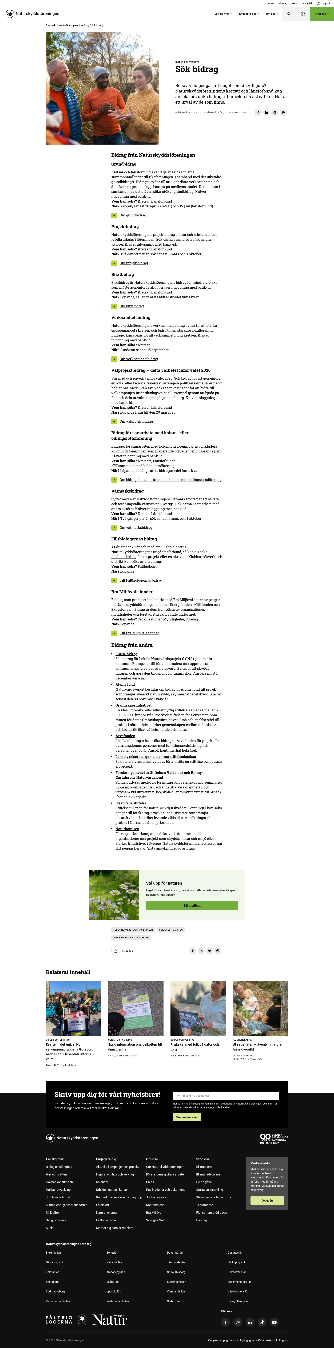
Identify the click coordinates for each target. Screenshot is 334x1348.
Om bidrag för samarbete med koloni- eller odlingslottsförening (171, 479)
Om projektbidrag (134, 263)
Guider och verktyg (171, 930)
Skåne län (112, 1281)
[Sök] (289, 14)
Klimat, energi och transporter (66, 1205)
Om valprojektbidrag (136, 421)
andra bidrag (150, 561)
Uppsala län (113, 1291)
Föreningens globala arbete (165, 1174)
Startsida (51, 25)
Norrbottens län (237, 1272)
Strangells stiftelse (131, 803)
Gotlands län (235, 1252)
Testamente (204, 1205)
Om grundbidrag (133, 215)
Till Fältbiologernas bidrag (141, 580)
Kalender (102, 1182)
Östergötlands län (238, 1301)
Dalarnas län (175, 1252)
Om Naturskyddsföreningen (165, 1167)
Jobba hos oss (156, 1197)
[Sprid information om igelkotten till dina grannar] (136, 1008)
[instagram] (237, 1322)
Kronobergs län (115, 1272)
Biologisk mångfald (59, 1167)
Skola (295, 3)
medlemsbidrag (124, 556)
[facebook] (225, 1322)
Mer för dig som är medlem (114, 1228)
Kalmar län (52, 1272)
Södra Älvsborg (55, 1291)
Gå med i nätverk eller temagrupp (119, 1197)
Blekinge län (53, 1252)
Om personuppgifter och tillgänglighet (231, 1340)
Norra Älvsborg (176, 1272)
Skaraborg (52, 1281)
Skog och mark (56, 1220)
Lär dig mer (221, 13)
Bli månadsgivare (208, 1174)
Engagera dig (247, 13)
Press (271, 3)
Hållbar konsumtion (59, 1182)
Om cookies (265, 1340)
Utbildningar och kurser (112, 1189)
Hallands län (114, 1262)
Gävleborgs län (55, 1262)
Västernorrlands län (58, 1301)
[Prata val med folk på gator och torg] (198, 1008)
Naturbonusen (127, 828)
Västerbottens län (238, 1291)
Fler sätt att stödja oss (211, 1212)
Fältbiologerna (106, 1220)
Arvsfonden (125, 735)
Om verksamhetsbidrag (139, 358)
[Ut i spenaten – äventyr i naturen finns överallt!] (260, 1008)
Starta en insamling (209, 1189)
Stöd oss (320, 14)
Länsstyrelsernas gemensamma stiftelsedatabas (156, 756)
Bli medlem (65, 182)
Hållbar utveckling (58, 1189)
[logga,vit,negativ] (109, 1320)
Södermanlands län (240, 1281)
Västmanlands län (117, 1301)
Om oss (270, 13)
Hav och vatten (56, 1174)
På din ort (102, 1205)
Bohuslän (112, 1252)
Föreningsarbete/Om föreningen (133, 930)
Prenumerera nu (187, 1117)
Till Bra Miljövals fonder (139, 633)
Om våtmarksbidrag (136, 527)
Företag (283, 3)
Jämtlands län (176, 1262)
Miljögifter (53, 1212)
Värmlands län (176, 1291)
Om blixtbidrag (132, 306)
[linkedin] (250, 1322)
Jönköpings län (237, 1262)
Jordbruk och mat (58, 1197)
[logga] (82, 1320)
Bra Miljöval (154, 1212)
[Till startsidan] (34, 14)
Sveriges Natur (156, 1220)
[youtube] (274, 1322)
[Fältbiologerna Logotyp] (59, 1320)
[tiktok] (262, 1322)
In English (307, 3)
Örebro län (173, 1301)
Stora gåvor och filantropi (213, 1197)
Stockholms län (176, 1281)
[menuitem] (271, 3)
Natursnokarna (106, 1212)
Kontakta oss (155, 1205)
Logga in (267, 1200)
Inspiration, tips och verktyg (74, 25)
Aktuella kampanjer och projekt (117, 1167)
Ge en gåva (204, 1182)
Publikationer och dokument (165, 1189)
